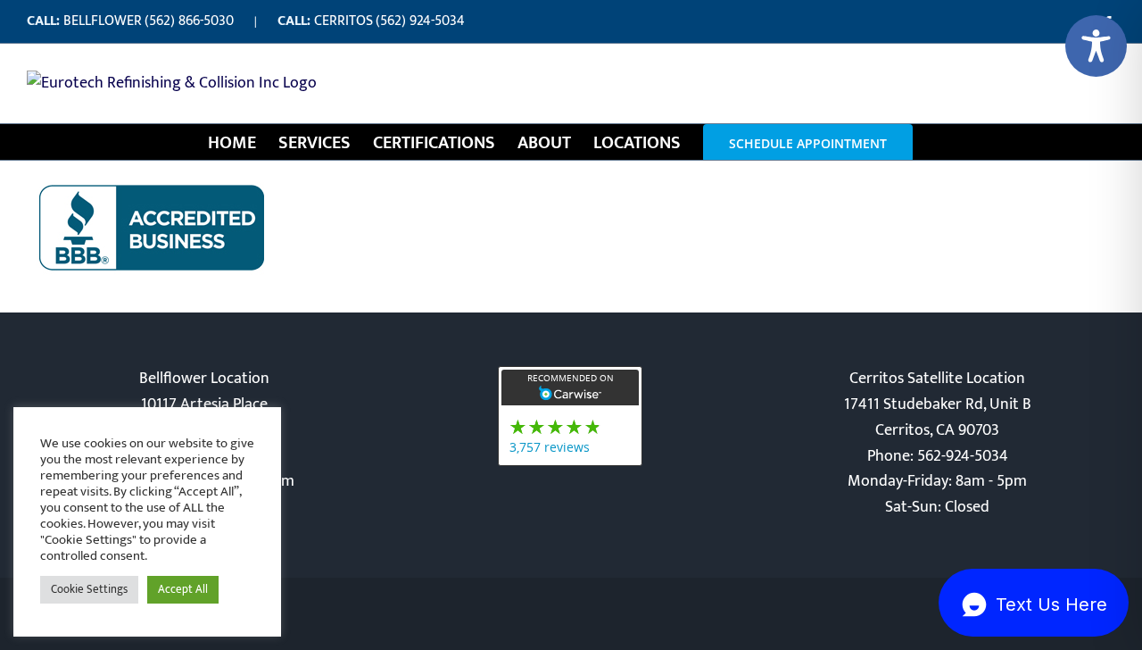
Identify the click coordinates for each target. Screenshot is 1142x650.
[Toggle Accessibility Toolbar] (1096, 46)
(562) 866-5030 (189, 21)
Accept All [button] (183, 589)
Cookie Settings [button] (89, 589)
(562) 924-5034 (420, 21)
